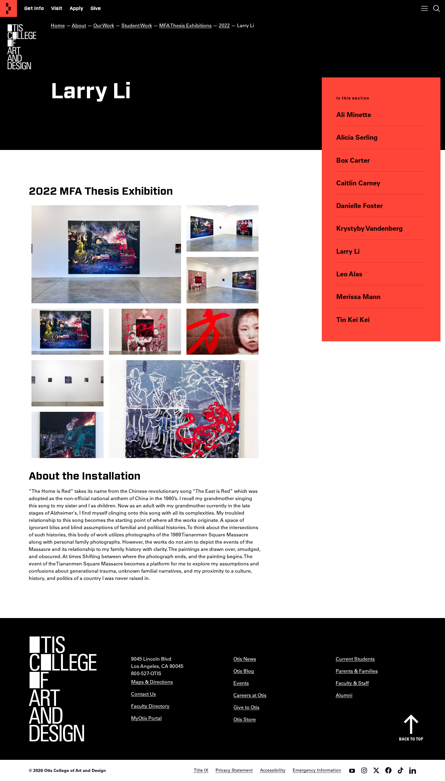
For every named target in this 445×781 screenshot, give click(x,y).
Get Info (34, 8)
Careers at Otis (249, 695)
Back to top (411, 738)
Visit (56, 8)
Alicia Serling (356, 137)
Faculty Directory (150, 706)
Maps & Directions (152, 681)
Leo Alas (349, 274)
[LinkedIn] (412, 770)
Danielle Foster (359, 205)
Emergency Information (317, 770)
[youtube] (352, 770)
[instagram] (364, 770)
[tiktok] (400, 770)
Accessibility (272, 770)
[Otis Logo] (22, 47)
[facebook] (388, 770)
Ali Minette (353, 114)
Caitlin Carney (358, 183)
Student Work (136, 25)
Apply (76, 8)
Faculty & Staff (352, 683)
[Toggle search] (436, 8)
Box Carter (353, 160)
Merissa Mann (358, 296)
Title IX (201, 770)
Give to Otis (246, 707)
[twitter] (376, 770)
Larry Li (348, 251)
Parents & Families (357, 671)
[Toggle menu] (424, 8)
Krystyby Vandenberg (369, 228)
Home (58, 25)
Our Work (103, 25)
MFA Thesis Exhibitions (185, 25)
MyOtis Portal (146, 718)
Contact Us (143, 694)
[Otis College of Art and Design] (8, 8)
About (79, 25)
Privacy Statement (234, 770)
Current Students (355, 659)
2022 (224, 25)
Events (241, 683)
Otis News (244, 659)
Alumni (344, 695)
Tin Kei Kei (353, 319)
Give (96, 8)
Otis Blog (243, 671)
